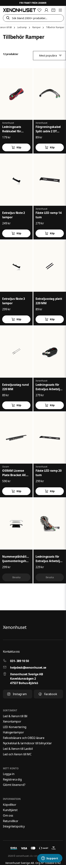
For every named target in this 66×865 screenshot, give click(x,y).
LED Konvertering (14, 727)
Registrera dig (12, 779)
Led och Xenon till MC (17, 754)
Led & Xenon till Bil (15, 716)
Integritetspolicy (14, 826)
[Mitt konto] (46, 10)
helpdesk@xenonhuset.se (28, 667)
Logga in (8, 774)
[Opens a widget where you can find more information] (49, 858)
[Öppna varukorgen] (53, 10)
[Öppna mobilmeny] (60, 10)
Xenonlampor (12, 721)
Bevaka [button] (16, 577)
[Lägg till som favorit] (39, 10)
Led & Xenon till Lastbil (18, 749)
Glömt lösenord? (14, 785)
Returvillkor (10, 821)
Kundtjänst (10, 810)
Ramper (36, 27)
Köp (18, 147)
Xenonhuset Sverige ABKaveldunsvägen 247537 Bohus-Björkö (26, 678)
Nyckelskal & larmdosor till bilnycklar (27, 743)
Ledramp (22, 27)
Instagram (20, 694)
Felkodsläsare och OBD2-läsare (23, 738)
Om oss (8, 815)
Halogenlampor (13, 732)
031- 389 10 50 (19, 661)
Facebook (50, 694)
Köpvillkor (9, 805)
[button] (8, 18)
